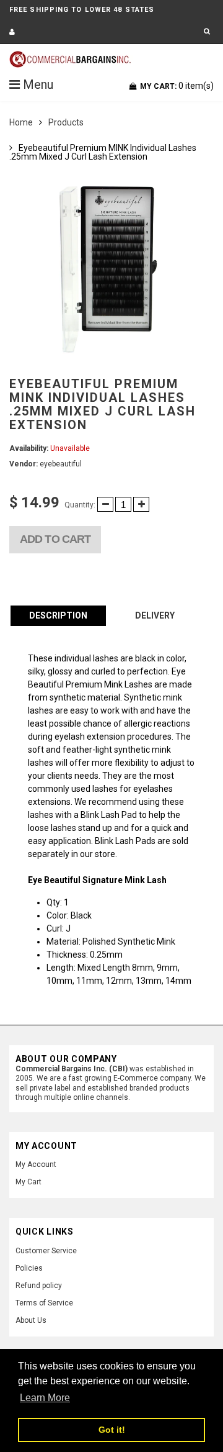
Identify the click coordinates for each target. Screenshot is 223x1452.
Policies (29, 1268)
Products (66, 122)
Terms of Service (44, 1303)
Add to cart (55, 539)
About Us (30, 1320)
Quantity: (79, 505)
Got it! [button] (111, 1430)
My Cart (28, 1181)
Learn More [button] (45, 1397)
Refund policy (38, 1285)
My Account (35, 1164)
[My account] (12, 32)
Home (21, 122)
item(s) (177, 86)
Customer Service (46, 1250)
